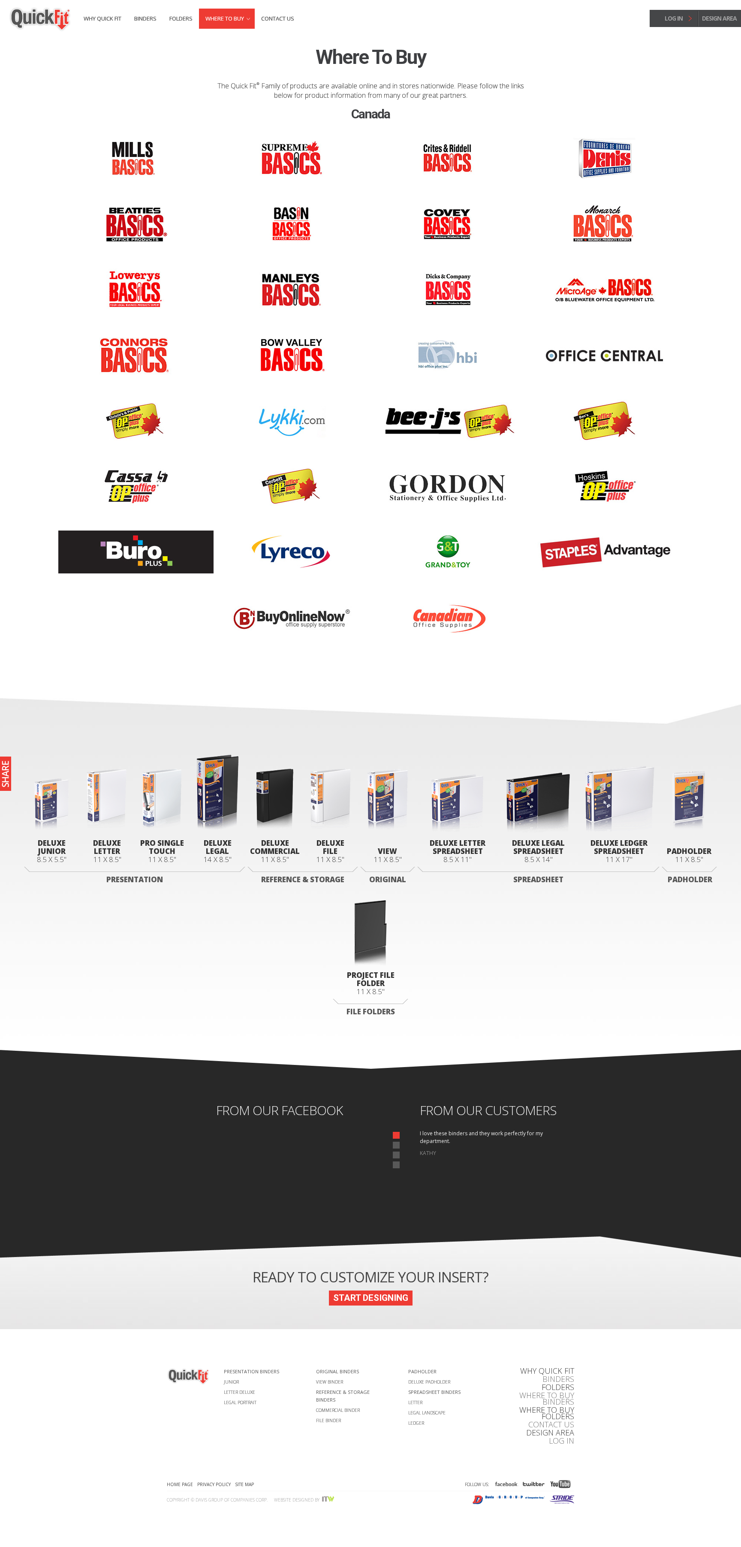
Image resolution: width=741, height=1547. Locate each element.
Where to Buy (224, 18)
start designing (370, 1298)
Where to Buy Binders (546, 1398)
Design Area (550, 1432)
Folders (181, 18)
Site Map (244, 1484)
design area (719, 18)
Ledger (416, 1423)
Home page (180, 1484)
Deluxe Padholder (429, 1382)
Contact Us (277, 18)
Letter (415, 1402)
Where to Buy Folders (546, 1413)
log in (674, 18)
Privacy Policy (214, 1484)
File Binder (328, 1420)
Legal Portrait (240, 1402)
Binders (145, 18)
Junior (231, 1382)
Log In (561, 1441)
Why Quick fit (102, 18)
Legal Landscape (427, 1413)
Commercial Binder (338, 1410)
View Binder (329, 1382)
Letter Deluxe (239, 1392)
